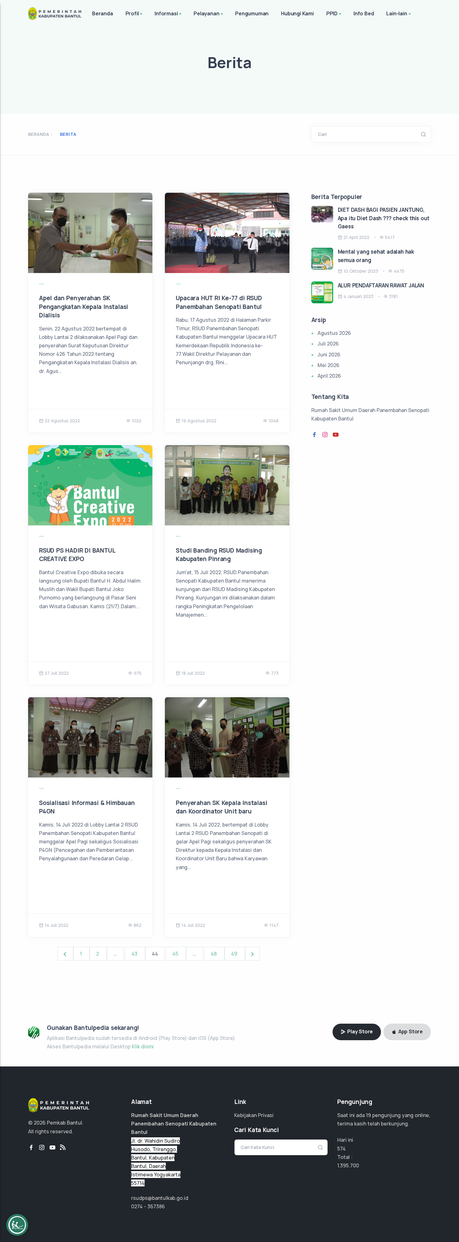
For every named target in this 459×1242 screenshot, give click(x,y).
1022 (136, 421)
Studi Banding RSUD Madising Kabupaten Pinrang (219, 554)
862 (137, 925)
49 (235, 953)
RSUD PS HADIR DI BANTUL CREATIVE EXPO (77, 554)
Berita (68, 134)
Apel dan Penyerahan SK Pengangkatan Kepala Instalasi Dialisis (83, 306)
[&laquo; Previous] (65, 954)
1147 (274, 925)
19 (368, 1115)
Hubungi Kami (297, 13)
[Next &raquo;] (252, 954)
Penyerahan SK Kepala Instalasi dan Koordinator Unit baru (221, 807)
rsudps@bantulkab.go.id (159, 1198)
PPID (332, 13)
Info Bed (363, 13)
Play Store (359, 1031)
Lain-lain (396, 13)
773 (275, 673)
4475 (399, 271)
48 (214, 953)
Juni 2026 (329, 354)
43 (135, 953)
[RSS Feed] (63, 1147)
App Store (410, 1031)
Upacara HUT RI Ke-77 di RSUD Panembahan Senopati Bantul (219, 302)
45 (176, 953)
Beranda (102, 13)
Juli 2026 (328, 343)
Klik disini (143, 1046)
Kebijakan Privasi (254, 1115)
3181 (393, 296)
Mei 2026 (328, 365)
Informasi (166, 13)
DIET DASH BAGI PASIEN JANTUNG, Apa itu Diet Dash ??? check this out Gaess (383, 218)
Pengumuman (252, 13)
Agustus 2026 (334, 333)
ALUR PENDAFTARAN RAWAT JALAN (381, 285)
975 (137, 673)
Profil (132, 13)
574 (341, 1148)
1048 (274, 421)
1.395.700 (348, 1165)
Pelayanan (206, 13)
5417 (390, 237)
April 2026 (329, 375)
